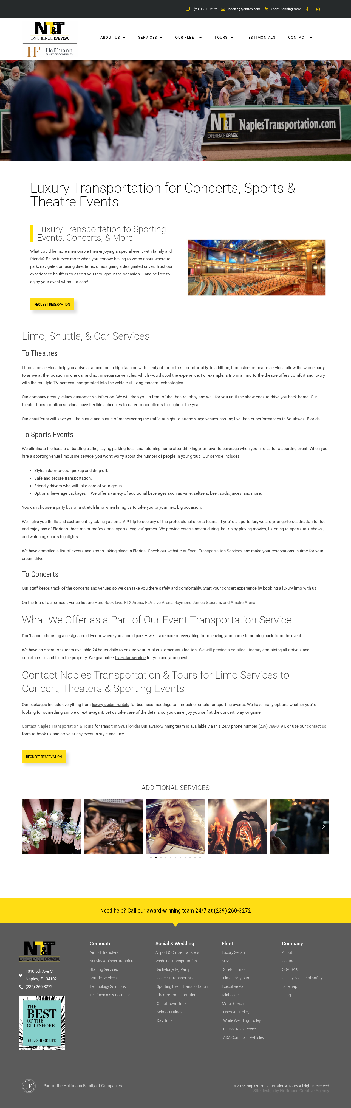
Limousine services (40, 367)
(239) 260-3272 (232, 910)
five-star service (130, 657)
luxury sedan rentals (110, 704)
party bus (64, 507)
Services (147, 37)
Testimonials (261, 37)
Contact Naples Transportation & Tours (58, 726)
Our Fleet (186, 37)
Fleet (227, 943)
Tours (221, 37)
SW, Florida (128, 726)
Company (292, 943)
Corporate (101, 943)
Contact (297, 37)
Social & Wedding (174, 943)
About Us (110, 37)
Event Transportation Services (215, 551)
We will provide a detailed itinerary (230, 650)
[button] (27, 826)
